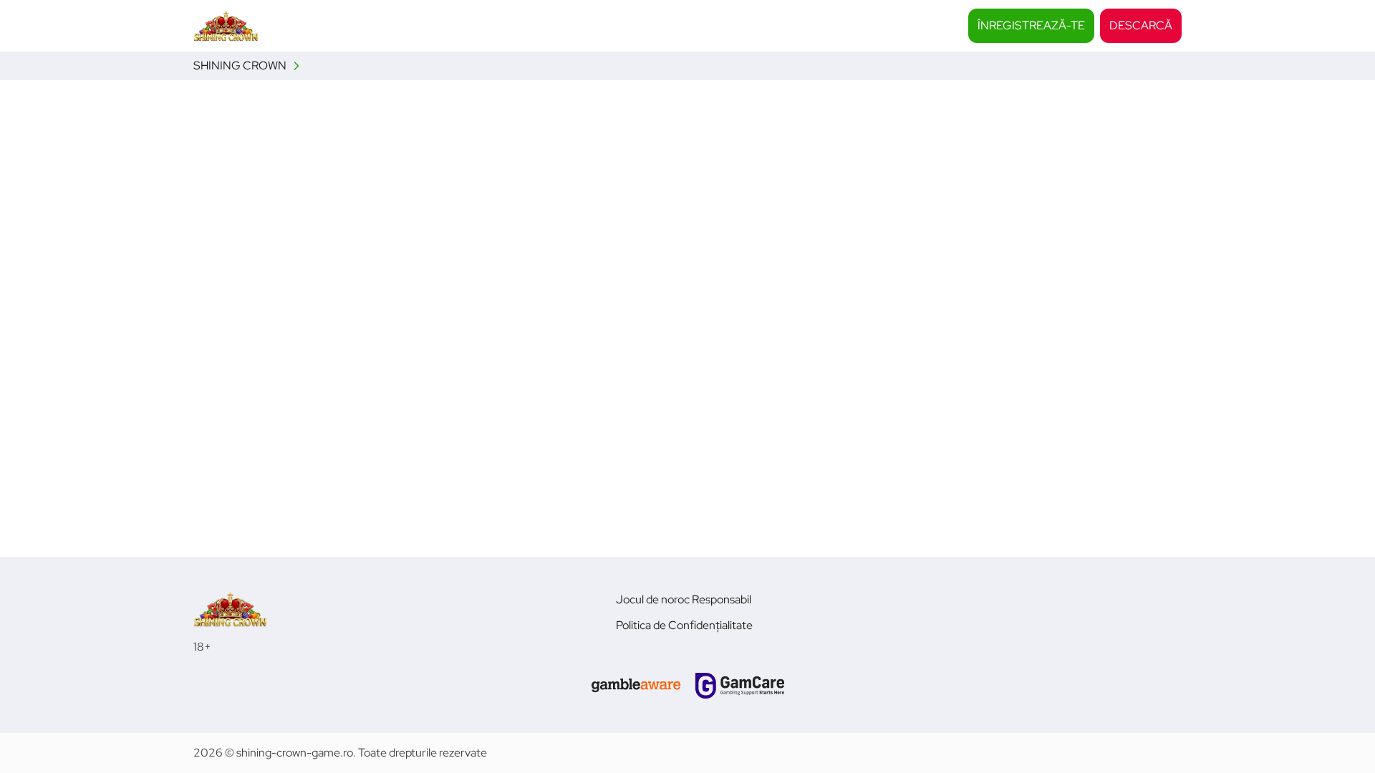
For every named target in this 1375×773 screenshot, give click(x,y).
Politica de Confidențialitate (684, 625)
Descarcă (1140, 25)
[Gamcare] (739, 686)
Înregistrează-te (1031, 25)
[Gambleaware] (636, 686)
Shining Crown (239, 65)
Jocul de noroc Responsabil (683, 599)
